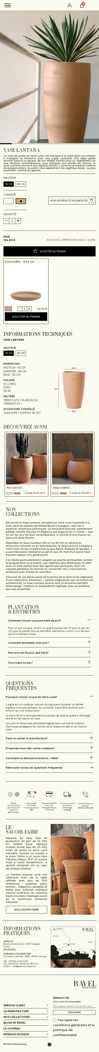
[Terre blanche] (9, 493)
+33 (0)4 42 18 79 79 (28, 963)
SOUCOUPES (13, 261)
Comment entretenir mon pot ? (29, 642)
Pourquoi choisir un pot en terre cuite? (31, 697)
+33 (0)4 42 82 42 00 (18, 961)
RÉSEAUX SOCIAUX (16, 1034)
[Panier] (82, 6)
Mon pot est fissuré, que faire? (28, 652)
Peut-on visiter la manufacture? (27, 738)
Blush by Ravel (14, 1022)
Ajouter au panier (52, 251)
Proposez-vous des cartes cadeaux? (30, 748)
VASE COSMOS (61, 488)
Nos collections (16, 1017)
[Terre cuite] (17, 493)
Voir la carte (9, 949)
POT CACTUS (14, 488)
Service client (14, 1005)
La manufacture (16, 1011)
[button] (93, 5)
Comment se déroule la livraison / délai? (32, 758)
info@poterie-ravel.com (24, 966)
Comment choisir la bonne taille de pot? (34, 620)
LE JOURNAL (11, 1028)
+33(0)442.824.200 (85, 808)
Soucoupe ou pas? (20, 662)
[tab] (49, 620)
